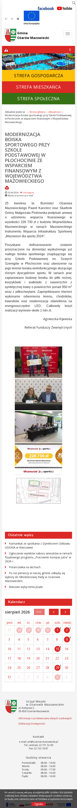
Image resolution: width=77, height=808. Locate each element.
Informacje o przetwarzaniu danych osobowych (45, 718)
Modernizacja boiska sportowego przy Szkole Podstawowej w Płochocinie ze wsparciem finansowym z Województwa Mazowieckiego (27, 157)
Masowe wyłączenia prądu (26, 587)
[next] (65, 612)
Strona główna (37, 112)
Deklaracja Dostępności (32, 723)
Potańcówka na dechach (24, 567)
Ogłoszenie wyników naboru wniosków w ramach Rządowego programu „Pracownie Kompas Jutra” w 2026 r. (38, 557)
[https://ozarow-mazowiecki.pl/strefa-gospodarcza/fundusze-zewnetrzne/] (31, 18)
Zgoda (38, 804)
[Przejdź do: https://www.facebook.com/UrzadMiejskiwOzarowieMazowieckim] (46, 8)
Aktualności (54, 112)
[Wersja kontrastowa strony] (18, 18)
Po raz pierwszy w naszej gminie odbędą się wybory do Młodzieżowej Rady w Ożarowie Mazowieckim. (35, 577)
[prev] (54, 612)
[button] (74, 4)
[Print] (7, 188)
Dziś (39, 612)
